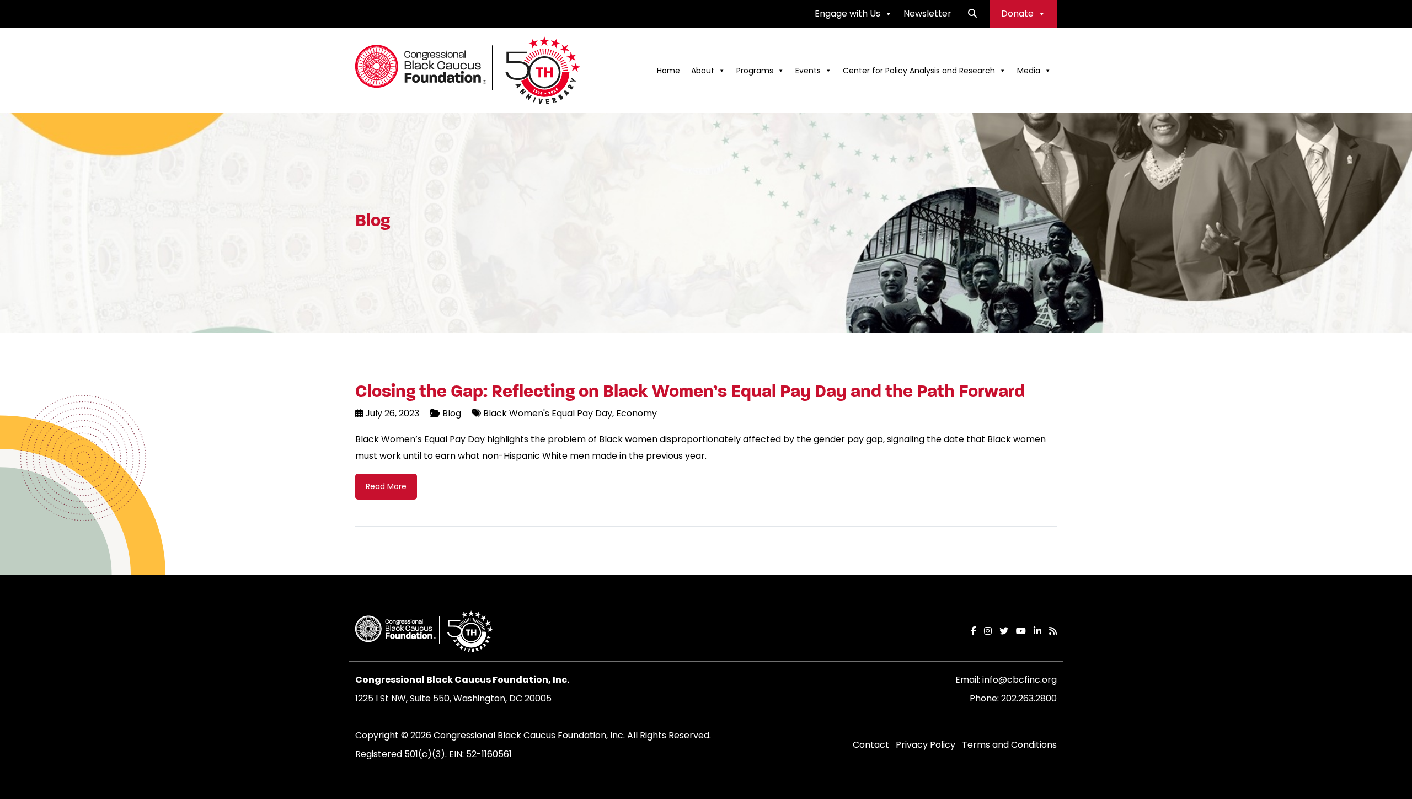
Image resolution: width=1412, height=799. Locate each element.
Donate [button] (1017, 13)
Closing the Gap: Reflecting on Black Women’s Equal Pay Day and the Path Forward (690, 391)
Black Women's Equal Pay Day (547, 413)
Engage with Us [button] (847, 13)
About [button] (702, 70)
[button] (972, 13)
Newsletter (927, 13)
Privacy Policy (925, 744)
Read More (386, 486)
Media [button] (1028, 70)
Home (668, 70)
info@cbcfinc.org (1019, 679)
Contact (871, 744)
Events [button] (808, 70)
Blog (451, 413)
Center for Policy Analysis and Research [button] (919, 70)
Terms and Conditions (1009, 744)
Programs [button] (754, 70)
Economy (635, 413)
